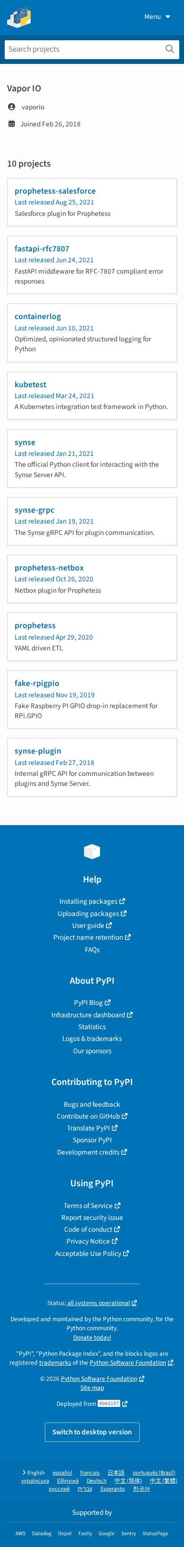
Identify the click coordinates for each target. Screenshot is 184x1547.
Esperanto (112, 1489)
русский (59, 1489)
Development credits (88, 1152)
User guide (88, 925)
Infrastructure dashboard (88, 1015)
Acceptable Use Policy (88, 1253)
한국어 (141, 1489)
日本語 (116, 1473)
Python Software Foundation (128, 1362)
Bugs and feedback (92, 1104)
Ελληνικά (68, 1481)
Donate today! (92, 1337)
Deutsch (97, 1481)
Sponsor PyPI (92, 1140)
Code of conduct (88, 1229)
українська (35, 1481)
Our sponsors (92, 1051)
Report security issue (92, 1217)
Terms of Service (88, 1205)
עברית (85, 1489)
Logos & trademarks (92, 1038)
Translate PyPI (88, 1128)
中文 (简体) (128, 1481)
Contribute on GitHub (88, 1116)
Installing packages (88, 901)
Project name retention (88, 937)
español (62, 1473)
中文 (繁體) (163, 1481)
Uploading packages (88, 913)
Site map (92, 1387)
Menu (152, 16)
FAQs (92, 949)
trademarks (55, 1362)
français (90, 1473)
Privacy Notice (88, 1241)
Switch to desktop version (92, 1432)
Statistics (92, 1027)
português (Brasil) (154, 1473)
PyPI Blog (88, 1002)
